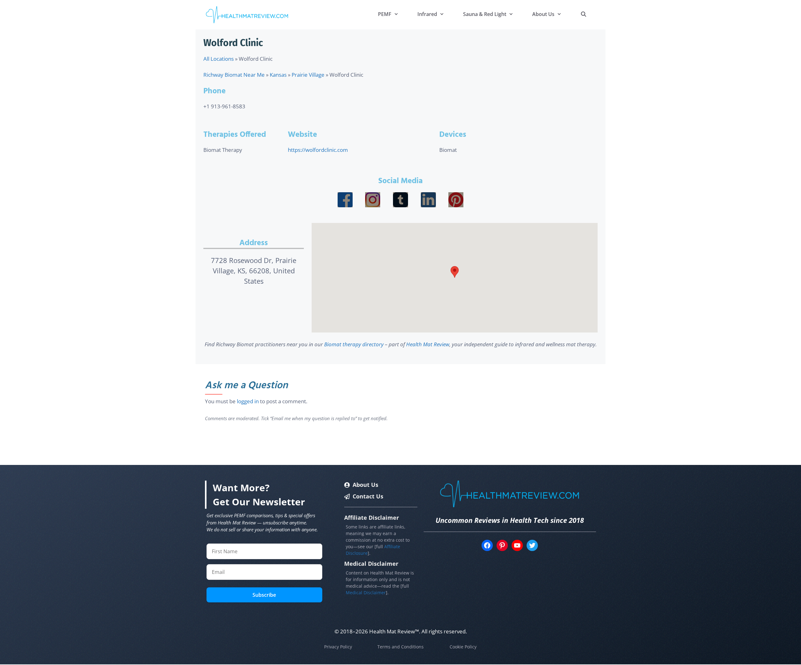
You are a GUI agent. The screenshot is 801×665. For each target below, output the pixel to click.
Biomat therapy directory (354, 344)
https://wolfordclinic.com (318, 149)
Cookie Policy (463, 647)
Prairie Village (308, 74)
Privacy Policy (338, 647)
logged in (248, 401)
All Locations (218, 58)
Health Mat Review (427, 344)
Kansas (278, 74)
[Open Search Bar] (583, 14)
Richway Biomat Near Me (234, 74)
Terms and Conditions (400, 647)
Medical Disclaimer (366, 592)
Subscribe (264, 594)
